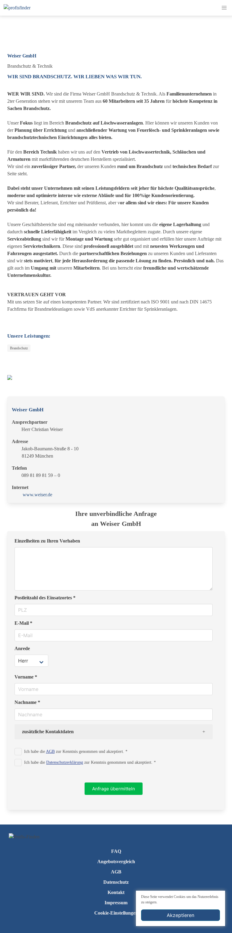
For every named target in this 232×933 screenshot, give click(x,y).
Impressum (116, 902)
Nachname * (27, 702)
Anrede (22, 648)
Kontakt (116, 892)
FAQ (116, 851)
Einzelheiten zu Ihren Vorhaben (47, 540)
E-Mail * (23, 623)
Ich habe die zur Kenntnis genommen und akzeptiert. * (75, 751)
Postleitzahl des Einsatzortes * (45, 597)
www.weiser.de (37, 494)
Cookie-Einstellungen (116, 912)
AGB (50, 751)
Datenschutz (116, 882)
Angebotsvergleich (116, 861)
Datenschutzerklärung (64, 762)
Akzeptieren (180, 915)
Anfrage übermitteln (113, 789)
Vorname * (25, 676)
